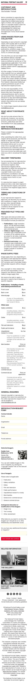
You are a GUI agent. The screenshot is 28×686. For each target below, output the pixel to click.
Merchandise (8, 495)
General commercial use (11, 500)
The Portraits (5, 11)
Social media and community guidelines (14, 602)
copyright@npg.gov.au (8, 402)
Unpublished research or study (14, 493)
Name (3, 416)
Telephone (4, 433)
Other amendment (9, 514)
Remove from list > (7, 459)
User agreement (20, 600)
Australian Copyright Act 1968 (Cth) (13, 665)
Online (6, 485)
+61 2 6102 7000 (16, 613)
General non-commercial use (13, 498)
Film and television (10, 487)
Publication (7, 480)
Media (20, 598)
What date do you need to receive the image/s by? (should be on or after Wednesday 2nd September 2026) (13, 520)
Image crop (7, 509)
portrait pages (5, 468)
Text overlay (8, 511)
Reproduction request (10, 671)
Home (8, 598)
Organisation (5, 422)
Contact (14, 598)
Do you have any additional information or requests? (14, 529)
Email (3, 427)
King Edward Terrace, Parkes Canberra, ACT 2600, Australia (14, 610)
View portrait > (6, 457)
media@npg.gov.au (7, 108)
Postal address (6, 439)
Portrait (13, 11)
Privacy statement (8, 600)
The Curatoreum (19, 123)
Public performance (10, 490)
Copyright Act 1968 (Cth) (9, 26)
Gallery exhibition (9, 482)
